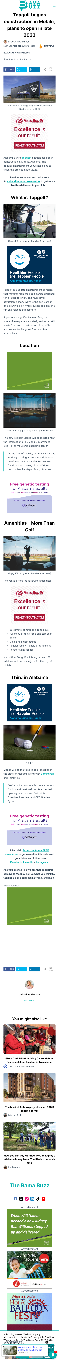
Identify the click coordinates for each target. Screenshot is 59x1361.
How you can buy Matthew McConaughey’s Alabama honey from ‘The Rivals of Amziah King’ (29, 1159)
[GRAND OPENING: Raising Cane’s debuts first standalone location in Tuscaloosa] (29, 1039)
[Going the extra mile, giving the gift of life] (29, 370)
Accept (22, 1355)
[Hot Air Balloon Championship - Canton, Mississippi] (29, 1311)
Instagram (42, 862)
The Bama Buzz (29, 1185)
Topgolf (26, 157)
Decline (36, 1355)
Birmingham (47, 773)
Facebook (16, 862)
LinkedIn (28, 862)
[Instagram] (27, 1199)
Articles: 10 (29, 1001)
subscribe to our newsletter (23, 181)
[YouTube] (43, 1199)
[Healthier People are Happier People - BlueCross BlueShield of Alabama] (29, 265)
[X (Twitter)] (21, 1199)
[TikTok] (38, 1199)
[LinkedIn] (32, 1199)
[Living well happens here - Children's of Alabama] (29, 1269)
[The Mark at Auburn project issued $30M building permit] (29, 1087)
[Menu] (54, 5)
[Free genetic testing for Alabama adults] (29, 493)
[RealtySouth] (29, 132)
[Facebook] (15, 1199)
